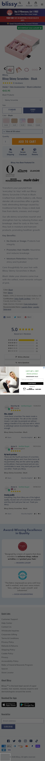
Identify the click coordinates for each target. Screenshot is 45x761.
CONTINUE (32, 383)
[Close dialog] (44, 367)
